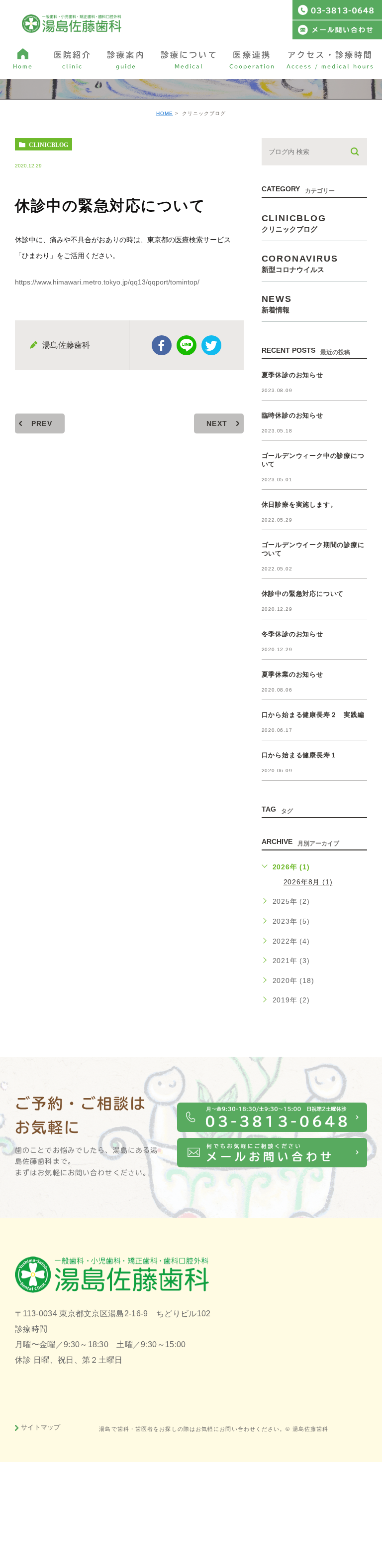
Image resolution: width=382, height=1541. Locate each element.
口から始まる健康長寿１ (299, 755)
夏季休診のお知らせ (292, 375)
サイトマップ (41, 1427)
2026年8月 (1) (308, 882)
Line (186, 345)
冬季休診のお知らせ (292, 634)
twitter (211, 345)
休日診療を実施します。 (299, 504)
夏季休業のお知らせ (292, 674)
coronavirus (300, 263)
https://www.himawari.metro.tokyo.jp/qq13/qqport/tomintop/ (107, 282)
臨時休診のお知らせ (292, 415)
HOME (164, 113)
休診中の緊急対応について (303, 593)
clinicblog (48, 144)
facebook (162, 345)
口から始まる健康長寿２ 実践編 (313, 714)
